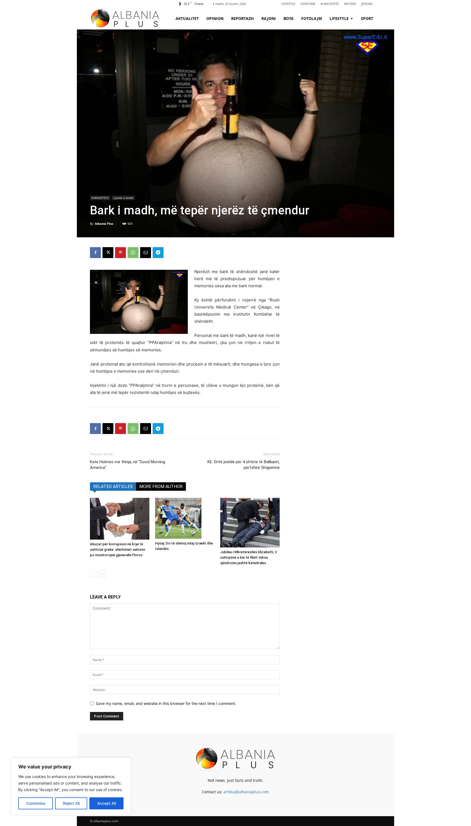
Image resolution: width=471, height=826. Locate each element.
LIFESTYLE (288, 4)
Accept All (106, 803)
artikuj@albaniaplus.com (246, 791)
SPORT (367, 18)
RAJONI (268, 18)
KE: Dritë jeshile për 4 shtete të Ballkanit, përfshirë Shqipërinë (243, 464)
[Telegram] (158, 252)
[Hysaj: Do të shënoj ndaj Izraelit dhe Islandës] (185, 518)
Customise (35, 803)
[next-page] (102, 573)
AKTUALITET (187, 18)
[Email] (145, 252)
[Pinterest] (120, 252)
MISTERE (350, 4)
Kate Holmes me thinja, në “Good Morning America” (127, 464)
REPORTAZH (242, 18)
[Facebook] (95, 252)
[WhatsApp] (133, 252)
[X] (107, 252)
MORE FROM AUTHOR (161, 486)
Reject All (71, 803)
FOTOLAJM (311, 18)
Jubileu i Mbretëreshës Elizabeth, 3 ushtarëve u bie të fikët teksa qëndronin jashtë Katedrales (248, 557)
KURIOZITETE (330, 4)
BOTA (288, 18)
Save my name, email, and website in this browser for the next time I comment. (166, 703)
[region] (71, 786)
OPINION (215, 18)
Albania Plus (104, 224)
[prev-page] (93, 573)
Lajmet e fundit (123, 198)
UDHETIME (307, 4)
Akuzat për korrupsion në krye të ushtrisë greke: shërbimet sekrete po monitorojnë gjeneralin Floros (117, 549)
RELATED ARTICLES (113, 486)
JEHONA (366, 4)
